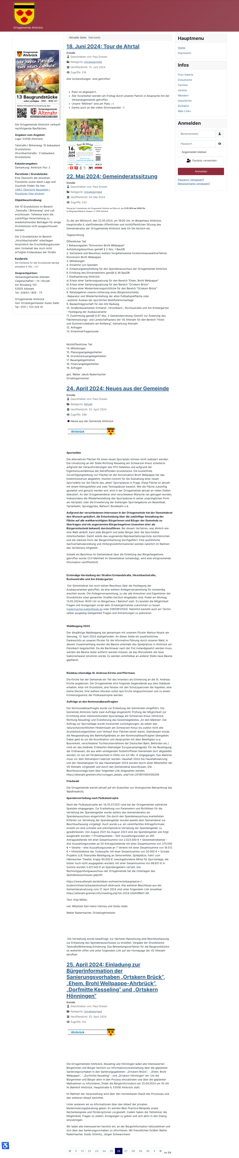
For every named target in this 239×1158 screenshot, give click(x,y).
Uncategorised (93, 62)
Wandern (183, 95)
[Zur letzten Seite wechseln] (160, 1151)
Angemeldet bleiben (194, 152)
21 (82, 1151)
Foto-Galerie (185, 74)
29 (140, 1151)
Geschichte (185, 100)
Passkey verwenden (204, 160)
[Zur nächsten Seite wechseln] (154, 1151)
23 (96, 1151)
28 (133, 1151)
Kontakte (183, 106)
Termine (183, 85)
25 (111, 1151)
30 (147, 1151)
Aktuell (88, 404)
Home (181, 47)
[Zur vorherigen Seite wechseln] (76, 1151)
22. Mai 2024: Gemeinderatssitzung (111, 176)
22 (89, 1151)
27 (125, 1151)
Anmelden (201, 171)
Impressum (184, 53)
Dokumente (185, 79)
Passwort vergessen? (191, 179)
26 (118, 1151)
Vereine (182, 90)
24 (104, 1151)
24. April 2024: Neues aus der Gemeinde (117, 388)
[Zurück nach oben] (233, 1152)
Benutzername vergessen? (194, 183)
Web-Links (184, 111)
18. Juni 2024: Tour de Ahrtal (102, 46)
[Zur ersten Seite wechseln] (69, 1151)
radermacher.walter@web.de (85, 609)
